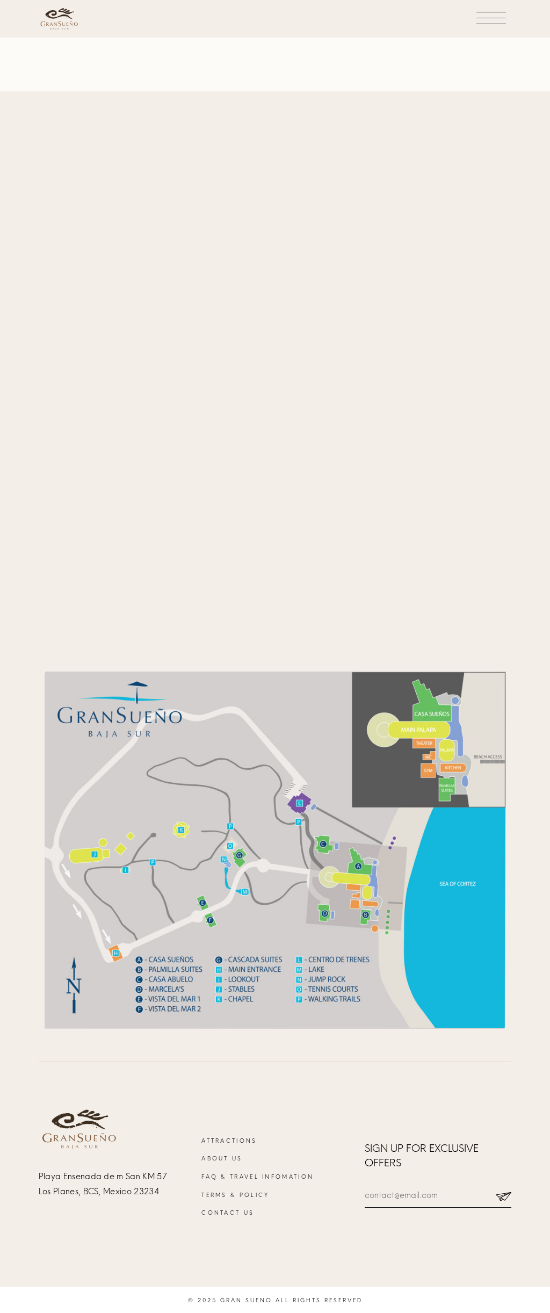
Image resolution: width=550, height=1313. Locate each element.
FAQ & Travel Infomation (257, 1176)
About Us (221, 1158)
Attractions (229, 1140)
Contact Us (227, 1212)
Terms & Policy (235, 1195)
